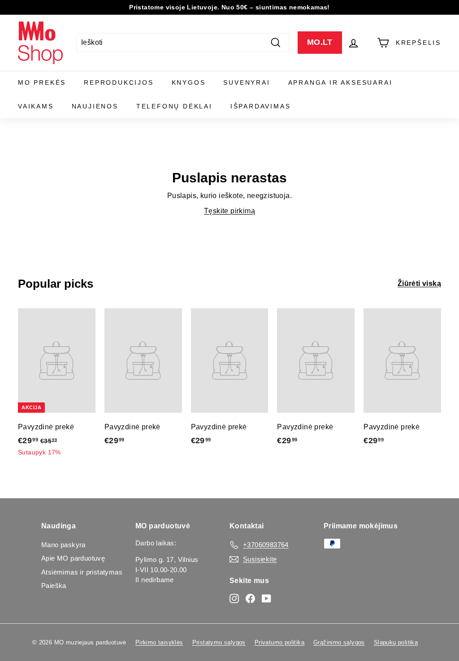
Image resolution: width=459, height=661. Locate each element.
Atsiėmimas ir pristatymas (81, 572)
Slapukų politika (396, 642)
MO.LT (320, 42)
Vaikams (36, 106)
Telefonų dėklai (174, 106)
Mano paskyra (63, 545)
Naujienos (95, 106)
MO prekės (42, 82)
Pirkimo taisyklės (159, 642)
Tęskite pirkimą (229, 211)
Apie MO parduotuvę (73, 558)
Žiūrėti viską (419, 283)
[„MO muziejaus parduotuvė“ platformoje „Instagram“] (234, 598)
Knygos (189, 82)
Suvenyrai (246, 82)
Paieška (53, 585)
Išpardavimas (260, 106)
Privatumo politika (279, 642)
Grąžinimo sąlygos (339, 642)
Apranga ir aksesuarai (340, 82)
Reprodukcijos (118, 82)
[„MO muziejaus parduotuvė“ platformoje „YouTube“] (266, 598)
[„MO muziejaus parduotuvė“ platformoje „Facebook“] (250, 598)
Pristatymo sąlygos (219, 642)
